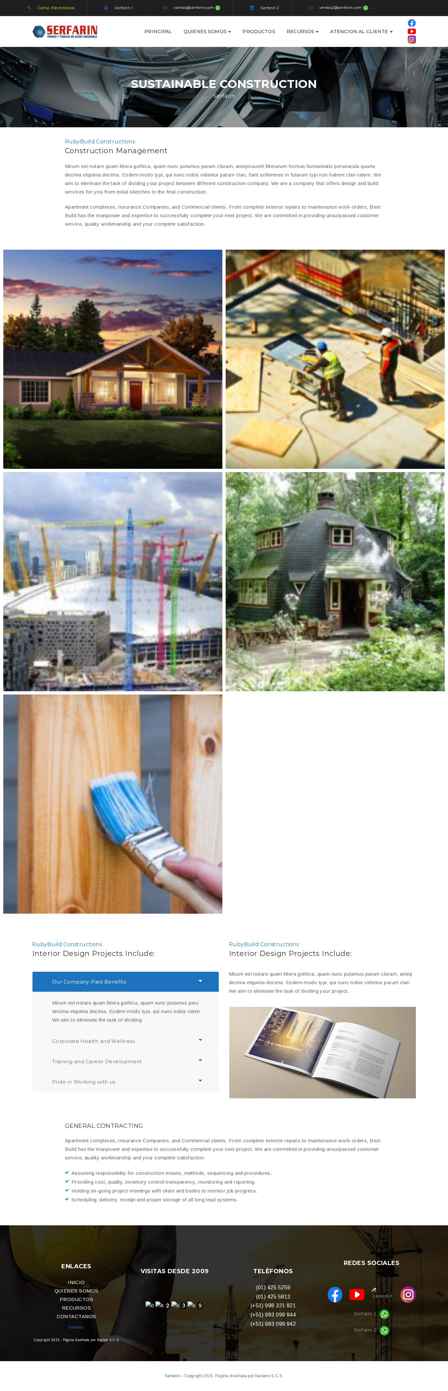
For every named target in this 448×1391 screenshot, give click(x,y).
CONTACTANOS (76, 1316)
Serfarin (173, 1376)
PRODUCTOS (76, 1299)
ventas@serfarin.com (193, 8)
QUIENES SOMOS (76, 1291)
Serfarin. (77, 1327)
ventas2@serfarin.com (340, 8)
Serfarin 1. (123, 8)
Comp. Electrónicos (55, 8)
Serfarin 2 (269, 8)
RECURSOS (76, 1308)
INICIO (76, 1282)
